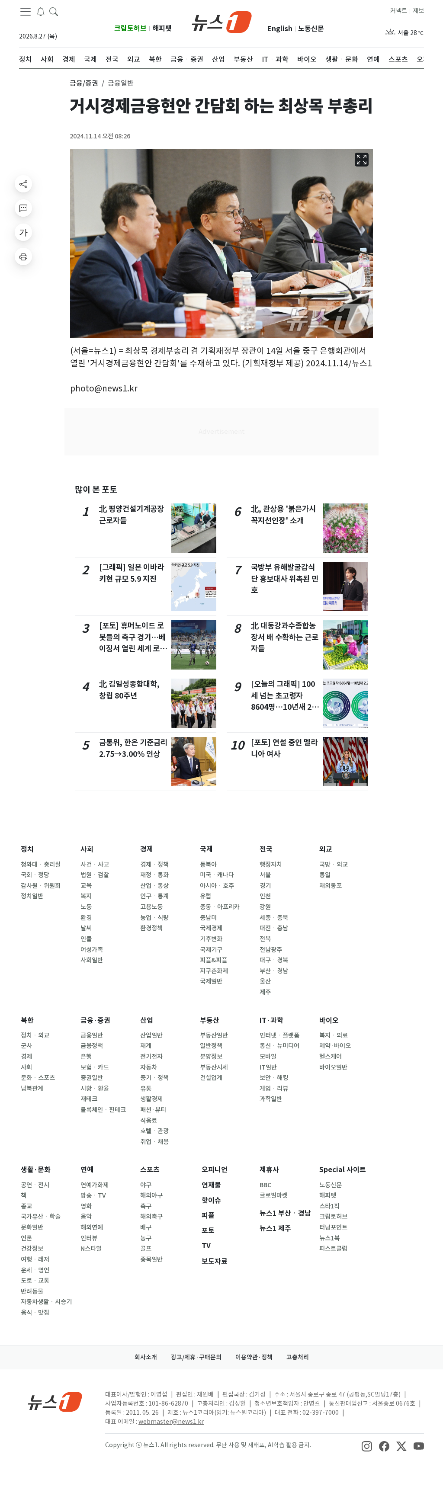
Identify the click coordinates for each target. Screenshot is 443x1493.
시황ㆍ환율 (94, 1089)
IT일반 (268, 1067)
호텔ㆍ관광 (154, 1131)
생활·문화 (36, 1169)
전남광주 (271, 950)
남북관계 (32, 1089)
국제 (206, 849)
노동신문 (311, 28)
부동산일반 (214, 1035)
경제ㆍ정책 (154, 864)
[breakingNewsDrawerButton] (40, 11)
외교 (325, 849)
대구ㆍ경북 (274, 960)
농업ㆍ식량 (154, 918)
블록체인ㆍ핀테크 (103, 1110)
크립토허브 (130, 28)
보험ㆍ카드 (94, 1067)
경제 (146, 849)
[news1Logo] (55, 1401)
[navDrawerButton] (25, 12)
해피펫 (162, 28)
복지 (86, 896)
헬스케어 (330, 1056)
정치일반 (32, 896)
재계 (145, 1046)
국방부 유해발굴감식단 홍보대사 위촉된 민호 (284, 578)
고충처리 (297, 1357)
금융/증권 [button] (84, 83)
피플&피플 (213, 960)
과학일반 (271, 1099)
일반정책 (211, 1046)
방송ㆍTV (93, 1195)
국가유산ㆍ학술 (41, 1217)
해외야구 (151, 1195)
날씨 (86, 928)
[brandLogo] (222, 21)
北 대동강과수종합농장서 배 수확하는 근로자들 (284, 637)
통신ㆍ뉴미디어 (279, 1046)
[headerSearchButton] (53, 11)
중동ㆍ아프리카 (220, 907)
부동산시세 (214, 1067)
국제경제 (211, 928)
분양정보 (211, 1056)
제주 (265, 992)
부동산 (209, 1020)
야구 (145, 1185)
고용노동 (151, 907)
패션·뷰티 (153, 1110)
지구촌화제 (214, 971)
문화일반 (32, 1227)
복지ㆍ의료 (333, 1035)
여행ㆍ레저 (35, 1259)
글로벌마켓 (274, 1195)
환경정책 (151, 928)
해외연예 (91, 1227)
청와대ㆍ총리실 (41, 864)
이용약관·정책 (254, 1357)
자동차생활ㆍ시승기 (46, 1302)
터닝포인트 (333, 1227)
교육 (86, 886)
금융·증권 (95, 1020)
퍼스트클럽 (333, 1249)
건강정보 (32, 1249)
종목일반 (151, 1259)
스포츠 (150, 1169)
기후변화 (211, 939)
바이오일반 (333, 1067)
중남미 (208, 918)
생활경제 (151, 1099)
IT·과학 (271, 1020)
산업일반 (151, 1035)
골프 (145, 1249)
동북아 (208, 864)
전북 (265, 939)
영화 (86, 1206)
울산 (265, 981)
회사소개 (146, 1357)
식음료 (148, 1121)
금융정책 (91, 1046)
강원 (265, 907)
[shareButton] (23, 183)
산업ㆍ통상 (154, 886)
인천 (265, 896)
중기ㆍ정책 (154, 1078)
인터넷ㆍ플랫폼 (279, 1035)
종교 (26, 1206)
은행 (86, 1056)
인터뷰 (88, 1238)
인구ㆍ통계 (154, 896)
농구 (145, 1238)
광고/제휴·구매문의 (196, 1357)
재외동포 (330, 886)
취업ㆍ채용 (154, 1142)
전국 (266, 849)
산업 (146, 1020)
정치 (27, 849)
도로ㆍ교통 (35, 1281)
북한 (27, 1020)
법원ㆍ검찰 (94, 875)
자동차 (148, 1067)
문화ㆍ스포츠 (38, 1078)
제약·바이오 (335, 1046)
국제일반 (211, 981)
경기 (265, 886)
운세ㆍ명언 (35, 1270)
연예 (86, 1169)
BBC (265, 1185)
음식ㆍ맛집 (35, 1313)
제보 (418, 11)
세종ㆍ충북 (274, 918)
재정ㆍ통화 (154, 875)
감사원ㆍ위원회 (41, 886)
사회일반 (91, 960)
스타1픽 (329, 1206)
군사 (26, 1046)
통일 (325, 875)
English (279, 28)
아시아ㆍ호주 (217, 886)
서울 (265, 875)
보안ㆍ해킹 (274, 1078)
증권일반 (91, 1078)
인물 (86, 939)
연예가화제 (94, 1185)
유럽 (205, 896)
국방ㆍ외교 (333, 864)
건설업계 (211, 1078)
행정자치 (271, 864)
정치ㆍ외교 (35, 1035)
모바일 (268, 1056)
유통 (145, 1089)
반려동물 (32, 1291)
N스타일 (91, 1249)
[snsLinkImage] (367, 1446)
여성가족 (91, 950)
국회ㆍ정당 (35, 875)
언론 (26, 1238)
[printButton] (23, 256)
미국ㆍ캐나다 (217, 875)
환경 (86, 918)
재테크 (88, 1099)
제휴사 (269, 1169)
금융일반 (91, 1035)
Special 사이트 (342, 1169)
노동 (86, 907)
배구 (145, 1227)
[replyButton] (23, 208)
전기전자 (151, 1056)
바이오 (329, 1020)
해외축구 (151, 1217)
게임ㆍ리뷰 (274, 1089)
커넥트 (398, 11)
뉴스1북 (329, 1238)
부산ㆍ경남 (274, 971)
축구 (145, 1206)
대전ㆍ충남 (274, 928)
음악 (86, 1217)
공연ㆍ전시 (35, 1185)
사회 (86, 849)
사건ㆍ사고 (94, 864)
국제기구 (211, 950)
